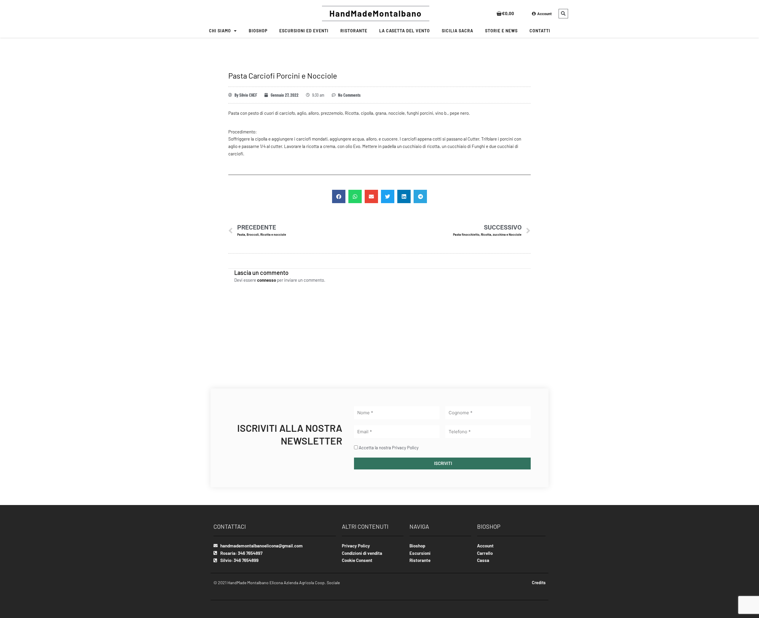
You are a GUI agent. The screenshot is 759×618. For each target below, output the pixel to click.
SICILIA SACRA (457, 30)
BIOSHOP (258, 30)
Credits (539, 582)
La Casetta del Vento (404, 30)
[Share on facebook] (338, 196)
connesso (266, 280)
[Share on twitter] (387, 196)
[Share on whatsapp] (355, 196)
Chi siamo (220, 30)
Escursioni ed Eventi (304, 30)
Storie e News (501, 30)
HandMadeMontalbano (375, 13)
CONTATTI (540, 30)
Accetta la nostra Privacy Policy (389, 447)
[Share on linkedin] (404, 196)
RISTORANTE (353, 30)
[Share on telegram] (420, 196)
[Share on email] (371, 196)
